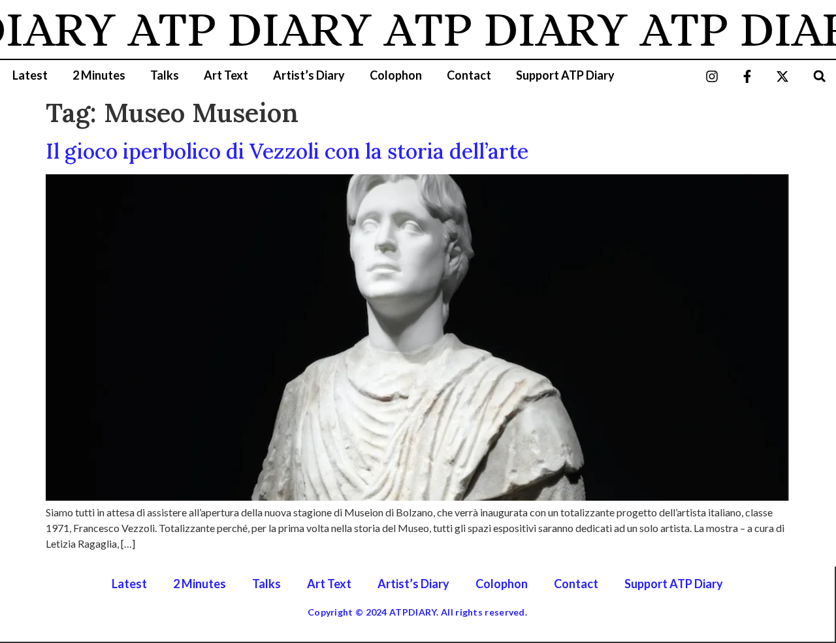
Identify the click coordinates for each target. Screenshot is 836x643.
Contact (469, 75)
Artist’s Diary (309, 75)
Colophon (396, 75)
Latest (30, 75)
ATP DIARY (242, 29)
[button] (819, 76)
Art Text (226, 75)
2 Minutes (98, 75)
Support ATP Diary (565, 75)
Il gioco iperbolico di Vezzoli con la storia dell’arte (287, 151)
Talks (164, 75)
